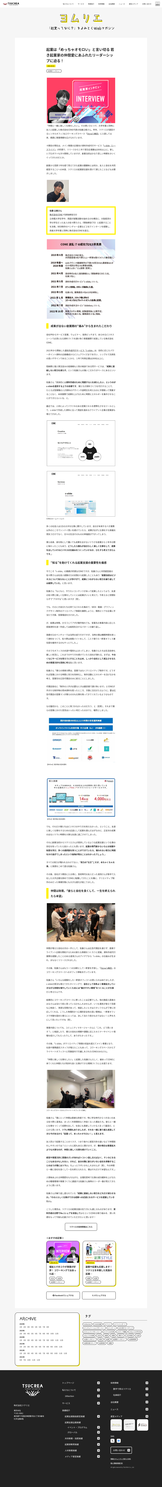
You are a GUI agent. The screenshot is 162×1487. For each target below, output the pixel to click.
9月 (48, 1333)
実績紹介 (91, 4)
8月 (48, 1327)
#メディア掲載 (121, 1332)
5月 (36, 1327)
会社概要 (112, 4)
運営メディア (133, 4)
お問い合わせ (146, 4)
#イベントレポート (120, 1324)
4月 (32, 1327)
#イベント (108, 1324)
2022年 (22, 1350)
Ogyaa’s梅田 (92, 133)
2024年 (22, 1337)
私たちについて (68, 4)
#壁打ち (120, 1335)
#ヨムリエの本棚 (89, 1335)
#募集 (113, 1335)
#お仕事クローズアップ (126, 1328)
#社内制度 (130, 1335)
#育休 (100, 1339)
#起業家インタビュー (54, 71)
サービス (81, 4)
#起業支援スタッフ (89, 1343)
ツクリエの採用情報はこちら (81, 1226)
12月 (56, 1333)
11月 (56, 1340)
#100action (87, 1324)
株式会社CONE (56, 214)
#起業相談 (102, 1343)
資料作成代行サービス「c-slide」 (79, 350)
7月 (44, 1327)
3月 (28, 1327)
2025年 (22, 1330)
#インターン (111, 1328)
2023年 (22, 1344)
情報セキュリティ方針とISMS (121, 1459)
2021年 (22, 1357)
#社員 (138, 1335)
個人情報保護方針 (117, 1463)
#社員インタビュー (89, 1339)
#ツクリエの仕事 (109, 1332)
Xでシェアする (100, 1295)
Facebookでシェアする (64, 1295)
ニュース (122, 4)
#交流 (52, 1278)
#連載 (110, 1343)
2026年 (22, 1324)
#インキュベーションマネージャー (94, 1328)
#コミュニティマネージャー (92, 1332)
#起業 (59, 1278)
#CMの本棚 (97, 1324)
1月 (21, 1327)
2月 (24, 1327)
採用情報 (101, 4)
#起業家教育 (132, 1339)
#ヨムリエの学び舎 (135, 1332)
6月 (40, 1327)
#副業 (88, 1278)
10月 (52, 1333)
